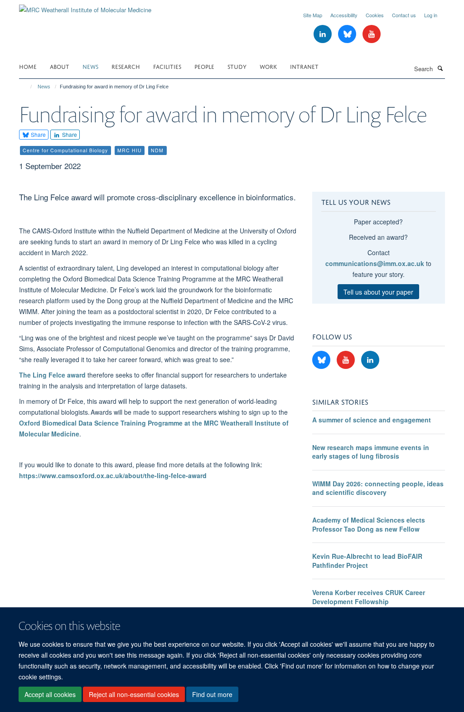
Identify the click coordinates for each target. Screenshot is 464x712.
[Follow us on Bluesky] (348, 34)
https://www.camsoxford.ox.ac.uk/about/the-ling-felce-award (113, 475)
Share (37, 134)
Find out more (212, 694)
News (90, 66)
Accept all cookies (50, 694)
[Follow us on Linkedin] (324, 34)
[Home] (27, 87)
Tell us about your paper (378, 291)
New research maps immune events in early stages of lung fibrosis (370, 452)
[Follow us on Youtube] (371, 34)
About (59, 66)
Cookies (375, 15)
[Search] (440, 68)
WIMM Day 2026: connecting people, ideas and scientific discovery (378, 488)
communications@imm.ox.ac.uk (374, 263)
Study (236, 66)
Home (28, 66)
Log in (430, 15)
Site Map (312, 15)
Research (125, 66)
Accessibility (344, 15)
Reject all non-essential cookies (134, 694)
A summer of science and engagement (371, 419)
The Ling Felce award (52, 374)
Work (268, 66)
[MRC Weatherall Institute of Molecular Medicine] (85, 6)
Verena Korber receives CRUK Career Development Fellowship (368, 597)
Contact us (404, 15)
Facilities (167, 66)
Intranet (304, 66)
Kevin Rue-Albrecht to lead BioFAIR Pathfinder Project (367, 561)
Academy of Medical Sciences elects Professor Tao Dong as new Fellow (368, 524)
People (204, 66)
